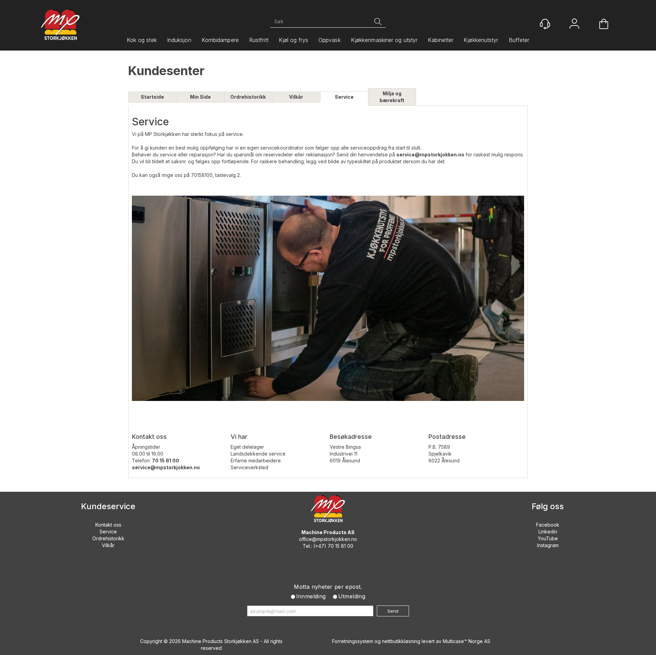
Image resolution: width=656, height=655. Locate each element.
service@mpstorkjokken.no (430, 154)
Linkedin (547, 531)
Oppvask (329, 40)
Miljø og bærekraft (392, 96)
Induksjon (179, 40)
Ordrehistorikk (248, 97)
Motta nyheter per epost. (328, 586)
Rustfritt (259, 40)
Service (344, 97)
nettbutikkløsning (401, 641)
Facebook (547, 525)
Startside (152, 97)
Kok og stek (142, 40)
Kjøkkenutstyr (481, 40)
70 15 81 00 (340, 546)
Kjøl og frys (293, 40)
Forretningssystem (352, 641)
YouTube (548, 538)
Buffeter (519, 40)
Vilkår (296, 97)
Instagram (548, 545)
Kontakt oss (108, 525)
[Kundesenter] (545, 23)
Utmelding (352, 596)
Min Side (200, 97)
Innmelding (311, 596)
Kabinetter (440, 40)
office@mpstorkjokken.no (328, 539)
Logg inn (574, 24)
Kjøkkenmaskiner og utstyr (384, 40)
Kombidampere (220, 40)
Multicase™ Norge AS (466, 641)
